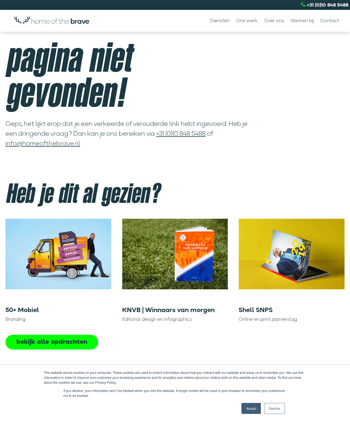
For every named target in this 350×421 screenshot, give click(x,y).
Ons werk (247, 20)
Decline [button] (274, 408)
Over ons (274, 20)
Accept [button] (251, 408)
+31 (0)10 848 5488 (326, 5)
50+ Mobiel (22, 310)
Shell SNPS (256, 310)
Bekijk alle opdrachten (51, 342)
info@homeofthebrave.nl (42, 144)
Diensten (220, 20)
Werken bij (302, 20)
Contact (329, 20)
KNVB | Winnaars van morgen (168, 310)
